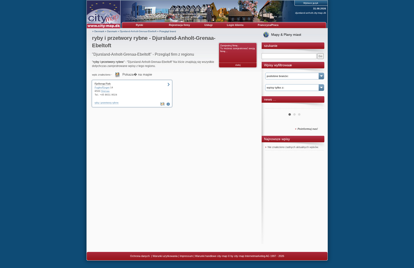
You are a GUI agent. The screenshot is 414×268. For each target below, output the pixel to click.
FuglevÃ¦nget (102, 87)
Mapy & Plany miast (286, 34)
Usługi (208, 25)
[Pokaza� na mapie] (163, 104)
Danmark (112, 31)
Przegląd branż (167, 31)
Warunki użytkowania (165, 256)
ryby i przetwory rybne (107, 102)
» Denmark (98, 31)
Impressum (186, 256)
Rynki (139, 25)
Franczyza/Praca (268, 25)
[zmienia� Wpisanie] (168, 104)
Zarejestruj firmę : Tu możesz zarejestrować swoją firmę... (237, 48)
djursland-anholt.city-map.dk (310, 13)
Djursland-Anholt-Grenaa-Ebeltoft (138, 31)
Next (318, 106)
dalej (238, 65)
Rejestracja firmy (179, 25)
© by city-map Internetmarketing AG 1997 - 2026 (256, 256)
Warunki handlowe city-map (211, 256)
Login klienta (235, 25)
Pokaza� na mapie (137, 74)
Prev (271, 106)
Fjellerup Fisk (103, 83)
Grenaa (105, 91)
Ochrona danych (140, 256)
